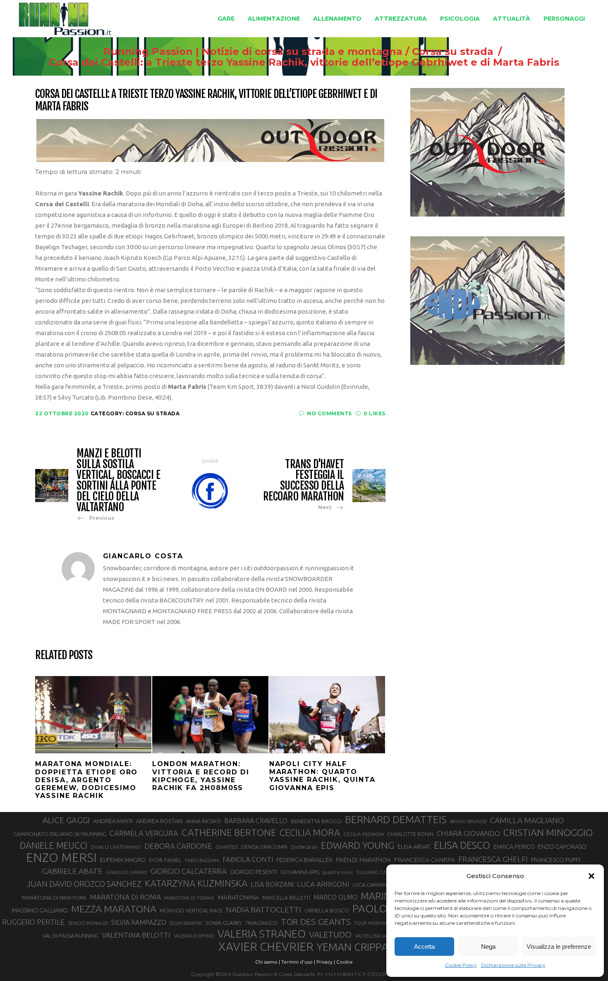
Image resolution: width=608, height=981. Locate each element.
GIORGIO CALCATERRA (189, 871)
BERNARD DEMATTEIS (396, 819)
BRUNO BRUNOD (468, 821)
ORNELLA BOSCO (326, 910)
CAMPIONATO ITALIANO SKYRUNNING (59, 834)
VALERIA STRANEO (262, 934)
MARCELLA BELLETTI (286, 897)
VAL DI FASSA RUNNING (70, 935)
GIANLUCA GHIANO (126, 872)
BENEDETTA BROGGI (316, 821)
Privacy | (325, 961)
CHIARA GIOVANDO (468, 833)
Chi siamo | (267, 961)
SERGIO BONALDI (88, 923)
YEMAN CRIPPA (352, 947)
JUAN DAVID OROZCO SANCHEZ (83, 883)
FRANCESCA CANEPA (424, 859)
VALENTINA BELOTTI (136, 935)
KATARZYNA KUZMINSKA (196, 883)
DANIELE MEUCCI (53, 845)
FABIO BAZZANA (202, 860)
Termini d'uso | (298, 961)
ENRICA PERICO (514, 846)
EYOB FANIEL (165, 860)
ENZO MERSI (61, 857)
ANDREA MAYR (113, 821)
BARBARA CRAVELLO (255, 820)
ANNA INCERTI (203, 821)
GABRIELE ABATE (72, 871)
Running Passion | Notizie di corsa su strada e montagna (252, 52)
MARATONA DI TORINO (189, 897)
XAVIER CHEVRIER (266, 946)
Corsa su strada (452, 52)
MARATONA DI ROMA (125, 897)
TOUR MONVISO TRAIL (378, 923)
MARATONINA (238, 897)
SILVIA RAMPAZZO (138, 922)
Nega (488, 946)
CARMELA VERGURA (144, 833)
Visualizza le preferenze (559, 946)
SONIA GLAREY (223, 922)
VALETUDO (330, 934)
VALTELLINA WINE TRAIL (382, 935)
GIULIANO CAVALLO (378, 872)
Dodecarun (304, 847)
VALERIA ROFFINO (194, 935)
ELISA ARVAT (414, 846)
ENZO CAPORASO (562, 846)
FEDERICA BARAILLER (304, 859)
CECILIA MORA (310, 832)
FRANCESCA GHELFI (493, 859)
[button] (591, 876)
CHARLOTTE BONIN (410, 834)
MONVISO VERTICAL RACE (191, 910)
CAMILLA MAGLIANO (527, 820)
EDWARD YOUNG (357, 845)
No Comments (329, 413)
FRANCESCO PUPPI (555, 859)
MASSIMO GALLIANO (40, 910)
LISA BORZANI (272, 884)
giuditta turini (338, 872)
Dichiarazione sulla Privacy (513, 965)
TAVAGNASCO (261, 923)
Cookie (344, 961)
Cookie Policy (461, 965)
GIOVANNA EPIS (299, 872)
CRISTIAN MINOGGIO (548, 832)
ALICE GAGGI (66, 820)
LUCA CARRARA (371, 885)
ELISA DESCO (462, 845)
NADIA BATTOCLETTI (263, 909)
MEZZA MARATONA (113, 908)
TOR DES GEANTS (316, 921)
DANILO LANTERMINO (116, 847)
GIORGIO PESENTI (253, 871)
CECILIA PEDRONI (363, 834)
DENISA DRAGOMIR (264, 847)
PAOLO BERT (383, 908)
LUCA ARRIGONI (323, 884)
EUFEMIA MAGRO (123, 859)
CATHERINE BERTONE (229, 832)
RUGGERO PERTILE (33, 922)
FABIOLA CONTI (248, 859)
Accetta (424, 946)
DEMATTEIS (226, 847)
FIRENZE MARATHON (363, 860)
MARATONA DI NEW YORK (54, 897)
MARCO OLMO (335, 897)
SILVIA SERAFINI (186, 923)
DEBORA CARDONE (178, 845)
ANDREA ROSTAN (159, 820)
